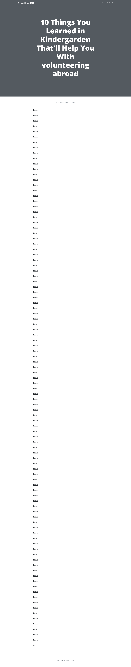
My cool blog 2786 (26, 3)
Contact (110, 3)
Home (101, 3)
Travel (35, 110)
